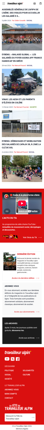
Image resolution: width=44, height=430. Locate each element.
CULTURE (26, 375)
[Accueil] (15, 3)
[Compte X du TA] (12, 359)
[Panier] (41, 3)
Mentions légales (22, 429)
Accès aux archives (26, 338)
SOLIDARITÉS (28, 370)
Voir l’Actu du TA (30, 237)
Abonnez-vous (12, 390)
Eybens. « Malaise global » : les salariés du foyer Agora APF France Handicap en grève (22, 57)
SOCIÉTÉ (8, 379)
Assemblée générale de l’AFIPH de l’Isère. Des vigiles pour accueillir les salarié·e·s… (21, 12)
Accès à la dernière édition (23, 278)
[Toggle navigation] (3, 3)
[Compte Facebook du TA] (17, 359)
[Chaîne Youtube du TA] (7, 359)
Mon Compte (11, 394)
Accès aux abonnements (24, 312)
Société (33, 107)
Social (29, 20)
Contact (9, 398)
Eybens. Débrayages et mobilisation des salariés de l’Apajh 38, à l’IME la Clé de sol (21, 144)
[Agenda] (34, 3)
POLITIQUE (9, 370)
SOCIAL (8, 375)
